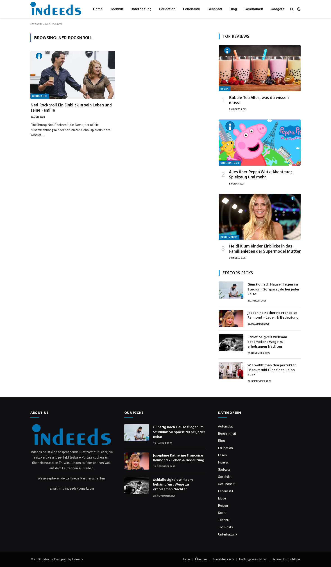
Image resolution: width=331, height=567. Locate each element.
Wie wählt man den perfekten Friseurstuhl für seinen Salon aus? (272, 370)
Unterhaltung (141, 9)
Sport (222, 513)
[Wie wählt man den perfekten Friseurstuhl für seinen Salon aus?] (231, 370)
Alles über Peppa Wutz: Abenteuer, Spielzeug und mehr (260, 174)
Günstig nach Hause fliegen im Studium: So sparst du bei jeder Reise (273, 289)
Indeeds (77, 559)
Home (97, 9)
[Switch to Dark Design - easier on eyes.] (298, 9)
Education (167, 9)
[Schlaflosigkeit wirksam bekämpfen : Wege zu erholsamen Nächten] (231, 342)
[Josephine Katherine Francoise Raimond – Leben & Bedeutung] (231, 318)
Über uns (201, 559)
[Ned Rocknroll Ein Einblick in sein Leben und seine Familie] (72, 75)
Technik (116, 9)
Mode (222, 498)
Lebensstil (191, 9)
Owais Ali (238, 183)
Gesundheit (254, 9)
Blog (233, 9)
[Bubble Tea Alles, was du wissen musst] (260, 68)
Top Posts (225, 527)
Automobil (225, 426)
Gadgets (277, 9)
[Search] (292, 9)
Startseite (36, 24)
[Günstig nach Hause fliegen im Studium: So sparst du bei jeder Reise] (231, 290)
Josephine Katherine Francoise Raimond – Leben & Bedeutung (273, 315)
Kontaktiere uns (223, 559)
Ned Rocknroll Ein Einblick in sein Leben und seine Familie (71, 107)
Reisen (223, 505)
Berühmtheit (229, 237)
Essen (224, 89)
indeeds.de (239, 109)
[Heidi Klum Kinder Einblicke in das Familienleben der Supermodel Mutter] (260, 217)
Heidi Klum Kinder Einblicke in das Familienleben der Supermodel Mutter (265, 248)
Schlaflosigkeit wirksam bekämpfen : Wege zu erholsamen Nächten (267, 342)
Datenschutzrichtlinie (286, 559)
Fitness (223, 462)
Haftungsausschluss (253, 559)
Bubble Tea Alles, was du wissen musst (259, 100)
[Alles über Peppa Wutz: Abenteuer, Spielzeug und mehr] (260, 142)
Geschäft (214, 9)
